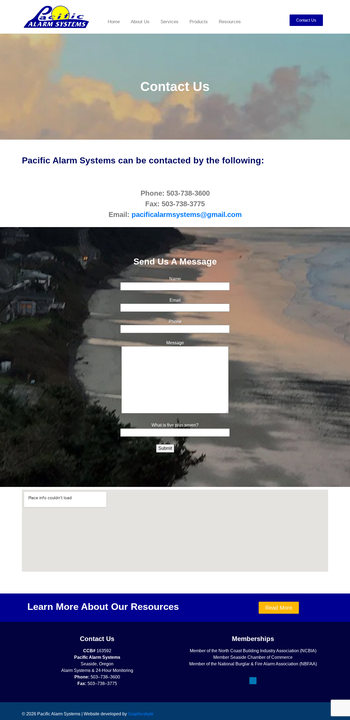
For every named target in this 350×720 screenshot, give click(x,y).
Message (175, 342)
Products (198, 21)
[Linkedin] (252, 680)
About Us (140, 21)
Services (170, 21)
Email (175, 300)
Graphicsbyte (141, 714)
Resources (230, 21)
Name (175, 279)
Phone (175, 321)
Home (114, 21)
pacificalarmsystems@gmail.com (187, 214)
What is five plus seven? (175, 425)
